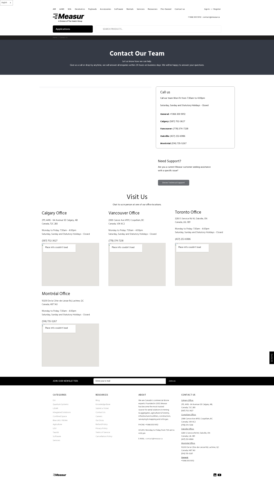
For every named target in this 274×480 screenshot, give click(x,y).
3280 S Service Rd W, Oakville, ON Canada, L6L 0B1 (195, 434)
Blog (98, 400)
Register (217, 9)
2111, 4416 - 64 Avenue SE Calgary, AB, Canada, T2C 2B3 (197, 406)
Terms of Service (103, 432)
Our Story (100, 420)
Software (57, 436)
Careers (99, 416)
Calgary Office (54, 213)
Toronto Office (188, 212)
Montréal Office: (188, 443)
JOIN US (172, 381)
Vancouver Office (124, 213)
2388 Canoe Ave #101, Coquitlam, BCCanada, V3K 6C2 (197, 420)
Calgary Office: (187, 400)
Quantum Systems (60, 404)
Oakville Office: (187, 429)
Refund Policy (102, 424)
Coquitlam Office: (188, 414)
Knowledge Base (103, 404)
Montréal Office (56, 293)
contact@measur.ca (154, 438)
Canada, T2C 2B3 (50, 224)
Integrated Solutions (62, 412)
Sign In (207, 9)
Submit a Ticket (102, 408)
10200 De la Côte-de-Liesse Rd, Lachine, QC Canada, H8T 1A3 (200, 449)
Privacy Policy (101, 428)
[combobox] (6, 2)
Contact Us (100, 412)
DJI (54, 400)
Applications (63, 29)
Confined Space (60, 416)
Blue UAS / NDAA (60, 420)
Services (56, 440)
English (4, 2)
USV (55, 428)
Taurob (56, 432)
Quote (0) (271, 358)
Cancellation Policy (104, 436)
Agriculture (57, 424)
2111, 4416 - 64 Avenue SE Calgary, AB (60, 220)
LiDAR (55, 408)
